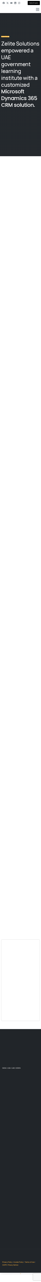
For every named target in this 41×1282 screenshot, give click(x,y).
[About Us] (6, 1078)
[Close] (36, 1273)
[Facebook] (4, 3)
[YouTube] (11, 3)
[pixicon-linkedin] (4, 1100)
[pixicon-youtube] (22, 1100)
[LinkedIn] (15, 3)
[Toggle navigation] (37, 9)
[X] (7, 3)
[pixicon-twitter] (9, 1100)
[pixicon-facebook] (13, 1100)
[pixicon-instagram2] (18, 1100)
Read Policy (12, 1280)
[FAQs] (28, 1078)
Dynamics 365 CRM (28, 378)
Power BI (28, 651)
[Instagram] (19, 3)
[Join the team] (16, 1078)
